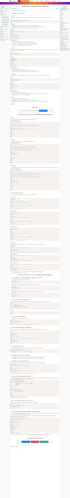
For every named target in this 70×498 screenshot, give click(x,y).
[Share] (55, 8)
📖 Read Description (44, 441)
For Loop (61, 19)
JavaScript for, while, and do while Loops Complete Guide (5, 20)
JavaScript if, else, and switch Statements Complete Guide (5, 17)
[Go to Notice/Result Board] (52, 0)
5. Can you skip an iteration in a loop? (64, 38)
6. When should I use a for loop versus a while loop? (64, 40)
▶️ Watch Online (35, 441)
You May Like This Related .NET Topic (64, 50)
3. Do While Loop (62, 14)
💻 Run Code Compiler (43, 110)
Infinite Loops (61, 27)
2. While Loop (61, 13)
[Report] (58, 8)
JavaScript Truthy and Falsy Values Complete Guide (5, 25)
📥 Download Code (26, 441)
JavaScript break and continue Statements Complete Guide (5, 22)
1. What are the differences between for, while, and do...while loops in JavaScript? (64, 30)
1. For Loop (61, 12)
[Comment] (56, 8)
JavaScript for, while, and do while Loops (64, 11)
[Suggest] (57, 8)
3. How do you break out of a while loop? (64, 34)
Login (12, 446)
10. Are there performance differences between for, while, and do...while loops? (64, 48)
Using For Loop (62, 24)
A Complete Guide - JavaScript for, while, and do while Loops (64, 8)
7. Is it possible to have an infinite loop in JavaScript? (64, 42)
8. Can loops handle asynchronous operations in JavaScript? (64, 44)
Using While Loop (62, 25)
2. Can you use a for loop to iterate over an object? (64, 32)
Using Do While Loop (62, 26)
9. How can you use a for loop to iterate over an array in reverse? (64, 46)
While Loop (61, 20)
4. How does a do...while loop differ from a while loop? (64, 37)
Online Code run (62, 18)
